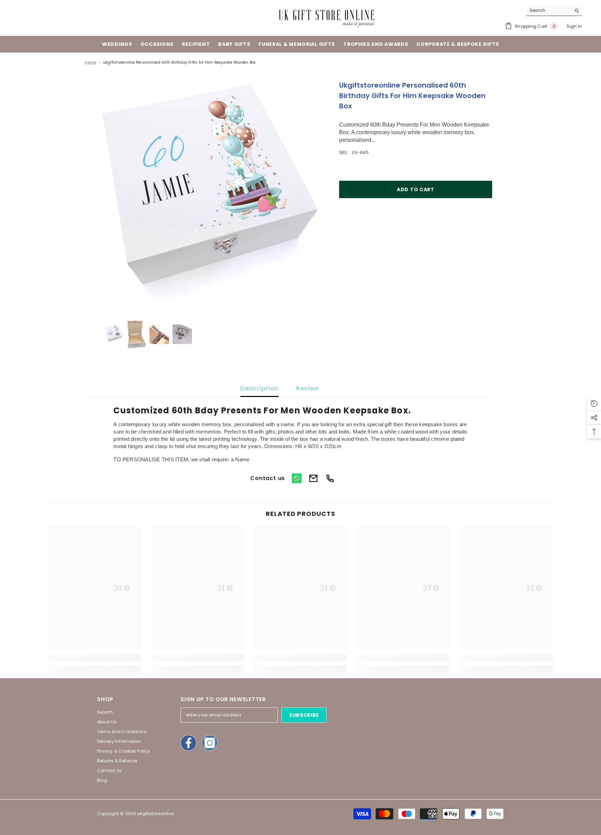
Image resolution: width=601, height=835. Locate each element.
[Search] (554, 10)
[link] (94, 658)
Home (90, 62)
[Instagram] (210, 743)
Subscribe (304, 715)
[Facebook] (189, 743)
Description (259, 388)
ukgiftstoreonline (155, 814)
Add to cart (415, 189)
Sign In (574, 26)
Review (307, 388)
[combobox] (548, 10)
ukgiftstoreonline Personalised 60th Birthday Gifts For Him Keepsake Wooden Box (179, 62)
